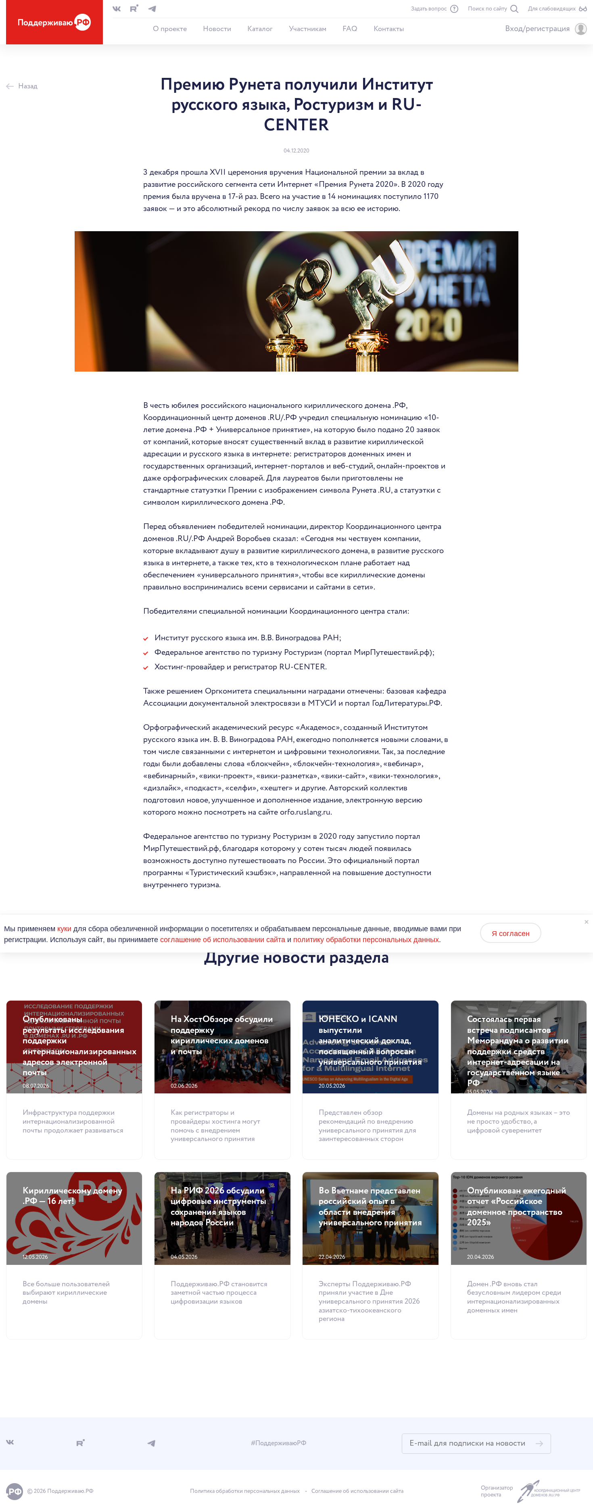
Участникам (307, 29)
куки (64, 928)
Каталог (260, 29)
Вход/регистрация (537, 29)
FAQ (349, 29)
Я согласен (511, 933)
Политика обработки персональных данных (245, 1491)
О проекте (170, 29)
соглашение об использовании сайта (222, 939)
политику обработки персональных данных (366, 939)
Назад (28, 86)
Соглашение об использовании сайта (357, 1491)
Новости (217, 29)
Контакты (389, 29)
